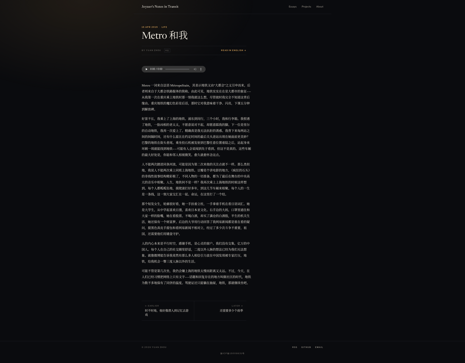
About (319, 6)
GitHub (306, 347)
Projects (306, 6)
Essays (293, 6)
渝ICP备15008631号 (232, 353)
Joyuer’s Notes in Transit (160, 7)
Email (319, 347)
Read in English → (233, 50)
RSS (294, 347)
